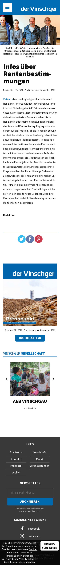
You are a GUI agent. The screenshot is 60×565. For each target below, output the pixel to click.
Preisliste (15, 466)
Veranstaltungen (39, 466)
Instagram (33, 536)
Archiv (16, 472)
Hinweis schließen (49, 545)
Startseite (16, 452)
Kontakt (16, 459)
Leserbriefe (39, 452)
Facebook (34, 528)
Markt (39, 459)
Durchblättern (30, 338)
